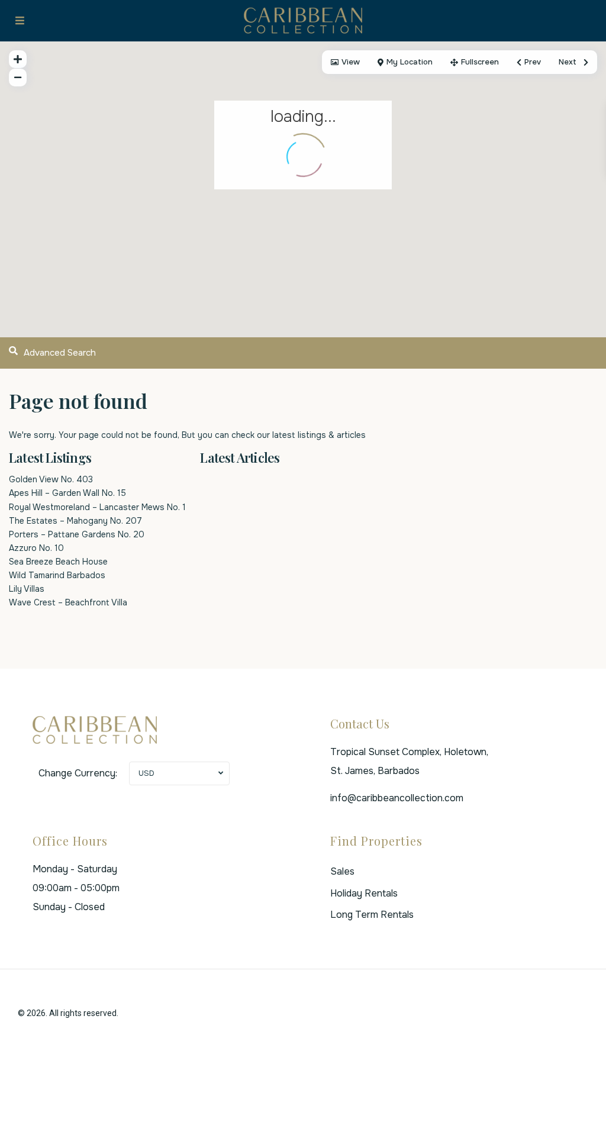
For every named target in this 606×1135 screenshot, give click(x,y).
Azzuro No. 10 (36, 548)
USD (146, 773)
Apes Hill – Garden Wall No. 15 (67, 493)
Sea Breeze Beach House (58, 561)
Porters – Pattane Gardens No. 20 (76, 534)
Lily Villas (26, 588)
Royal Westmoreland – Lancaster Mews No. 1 (97, 507)
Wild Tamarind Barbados (57, 575)
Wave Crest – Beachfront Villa (68, 602)
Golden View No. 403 (51, 479)
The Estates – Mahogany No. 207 (75, 520)
